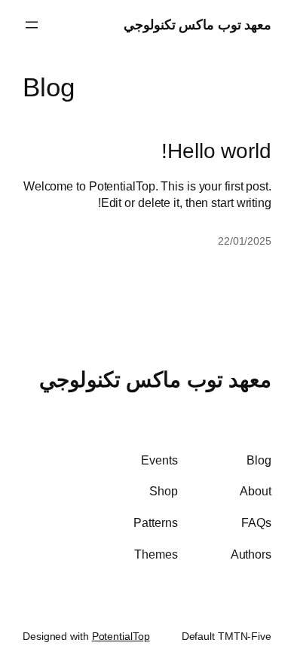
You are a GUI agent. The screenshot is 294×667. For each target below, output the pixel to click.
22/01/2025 (244, 241)
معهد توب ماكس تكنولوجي (198, 24)
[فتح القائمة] (32, 25)
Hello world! (216, 151)
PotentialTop (121, 636)
